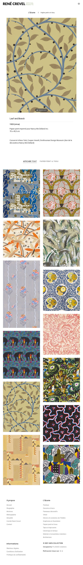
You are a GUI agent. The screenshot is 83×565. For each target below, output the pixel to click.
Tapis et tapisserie (49, 528)
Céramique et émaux (50, 531)
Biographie (10, 508)
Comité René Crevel (14, 521)
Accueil (9, 505)
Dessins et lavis (49, 508)
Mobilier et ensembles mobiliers (54, 534)
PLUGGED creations (59, 547)
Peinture (46, 505)
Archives (10, 511)
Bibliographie (11, 515)
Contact (9, 524)
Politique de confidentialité (16, 555)
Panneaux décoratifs (50, 511)
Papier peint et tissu (50, 524)
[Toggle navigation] (79, 3)
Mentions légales (13, 548)
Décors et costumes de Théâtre (54, 518)
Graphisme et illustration (51, 521)
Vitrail (45, 515)
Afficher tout (30, 161)
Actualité (10, 518)
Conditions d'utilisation (15, 552)
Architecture (47, 537)
